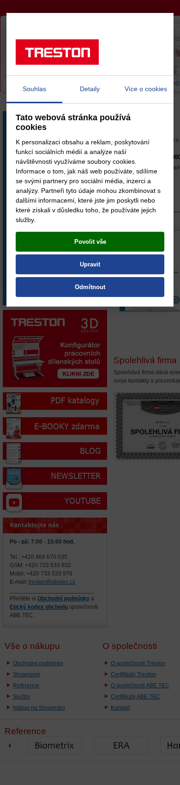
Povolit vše (90, 241)
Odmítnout (90, 287)
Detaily (90, 89)
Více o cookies (146, 89)
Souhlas (34, 89)
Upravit (90, 264)
